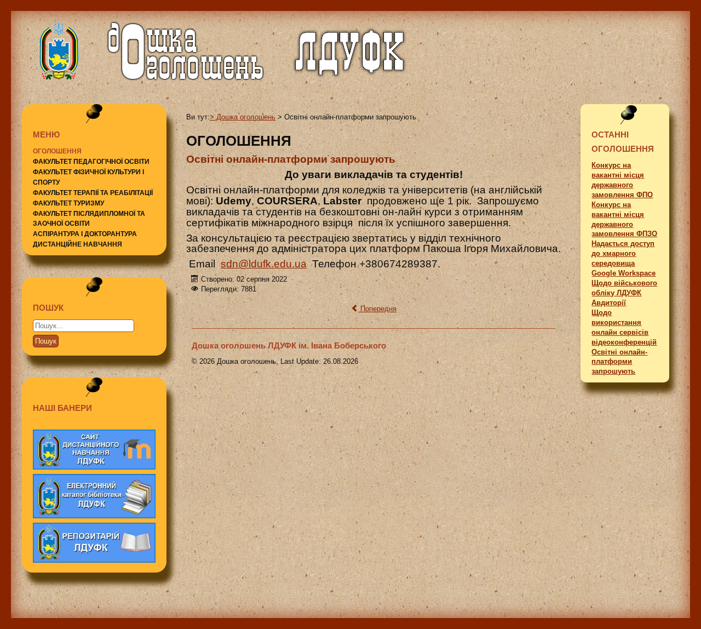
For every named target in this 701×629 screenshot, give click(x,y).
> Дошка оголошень (242, 117)
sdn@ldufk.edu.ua (264, 264)
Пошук (45, 341)
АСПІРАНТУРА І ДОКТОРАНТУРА (85, 234)
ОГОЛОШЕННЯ (57, 151)
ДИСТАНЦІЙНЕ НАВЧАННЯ (77, 244)
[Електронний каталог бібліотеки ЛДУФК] (94, 496)
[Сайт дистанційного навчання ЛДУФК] (94, 450)
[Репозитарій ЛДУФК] (94, 543)
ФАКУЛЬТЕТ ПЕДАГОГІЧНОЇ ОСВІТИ (91, 161)
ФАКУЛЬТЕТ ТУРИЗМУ (68, 203)
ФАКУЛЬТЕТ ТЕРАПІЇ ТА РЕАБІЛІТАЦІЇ (93, 193)
